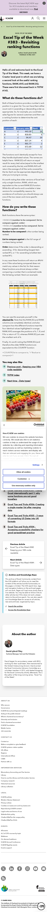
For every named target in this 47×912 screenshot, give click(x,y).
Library (3, 775)
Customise (22, 479)
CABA (3, 759)
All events (4, 831)
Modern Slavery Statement (10, 800)
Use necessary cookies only (23, 486)
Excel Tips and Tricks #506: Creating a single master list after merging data (26, 507)
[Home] (7, 18)
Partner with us (6, 762)
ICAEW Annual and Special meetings (14, 711)
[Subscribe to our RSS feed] (3, 878)
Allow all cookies (23, 472)
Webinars (4, 836)
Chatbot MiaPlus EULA (9, 820)
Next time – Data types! (19, 381)
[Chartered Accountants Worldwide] (40, 888)
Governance (5, 708)
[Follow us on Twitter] (3, 868)
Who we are (5, 705)
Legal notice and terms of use (11, 811)
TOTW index (13, 375)
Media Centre (6, 728)
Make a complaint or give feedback (13, 744)
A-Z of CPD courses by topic (11, 833)
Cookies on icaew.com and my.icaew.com (15, 806)
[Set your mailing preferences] (43, 868)
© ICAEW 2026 (6, 900)
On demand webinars (9, 839)
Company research (8, 781)
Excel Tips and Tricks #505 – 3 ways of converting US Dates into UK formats (25, 518)
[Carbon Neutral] (11, 888)
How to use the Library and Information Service (18, 778)
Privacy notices (6, 803)
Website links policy (8, 814)
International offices (8, 756)
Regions (4, 753)
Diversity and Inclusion (9, 719)
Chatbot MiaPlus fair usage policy (13, 817)
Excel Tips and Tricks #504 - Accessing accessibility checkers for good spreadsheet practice (25, 529)
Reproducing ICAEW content (11, 809)
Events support (6, 848)
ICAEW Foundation (8, 725)
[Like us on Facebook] (19, 868)
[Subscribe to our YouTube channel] (35, 868)
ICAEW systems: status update (12, 747)
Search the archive (15, 606)
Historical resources (8, 784)
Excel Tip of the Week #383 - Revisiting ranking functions (25, 26)
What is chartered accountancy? (12, 717)
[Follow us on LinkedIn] (11, 868)
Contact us (5, 741)
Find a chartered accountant (11, 722)
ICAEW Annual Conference (10, 842)
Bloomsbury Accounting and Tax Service (15, 772)
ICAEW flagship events (9, 845)
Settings (36, 465)
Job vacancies (6, 731)
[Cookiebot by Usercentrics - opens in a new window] (33, 425)
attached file (7, 320)
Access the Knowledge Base (19, 610)
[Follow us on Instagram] (27, 868)
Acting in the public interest (10, 714)
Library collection (7, 787)
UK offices (4, 750)
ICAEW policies (6, 797)
